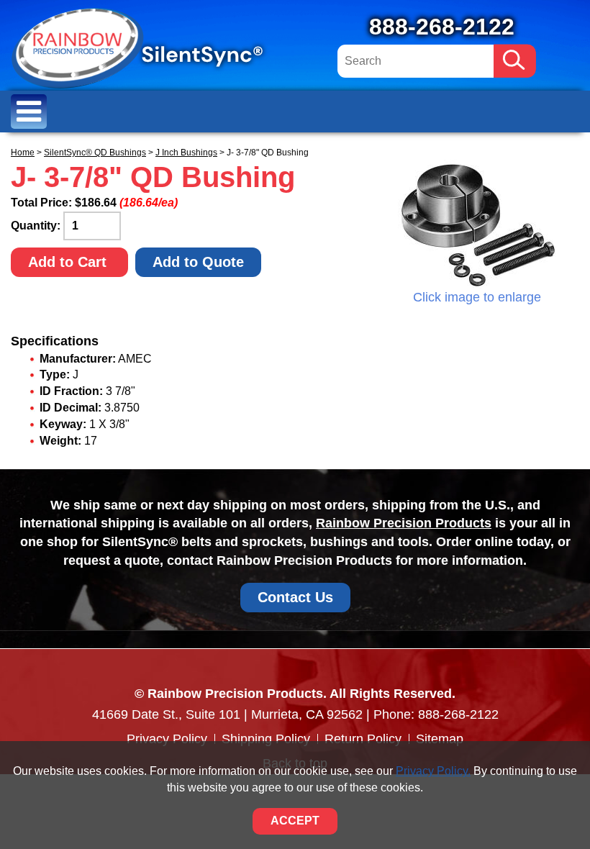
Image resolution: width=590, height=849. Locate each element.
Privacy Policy (167, 739)
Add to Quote (198, 262)
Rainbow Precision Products (403, 523)
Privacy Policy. (433, 771)
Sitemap (439, 739)
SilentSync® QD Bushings (95, 152)
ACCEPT (295, 820)
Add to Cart (69, 262)
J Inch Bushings (186, 152)
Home (23, 152)
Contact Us (295, 597)
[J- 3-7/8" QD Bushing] (476, 224)
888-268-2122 (441, 27)
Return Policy (362, 739)
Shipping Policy (266, 739)
